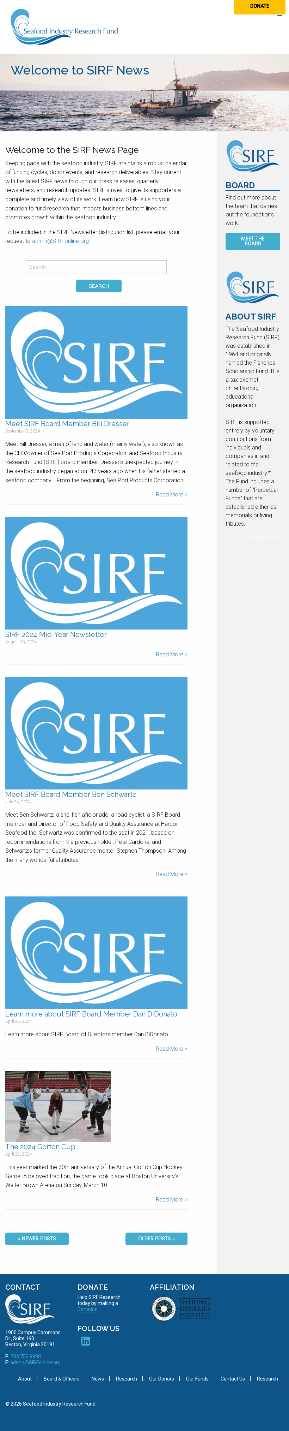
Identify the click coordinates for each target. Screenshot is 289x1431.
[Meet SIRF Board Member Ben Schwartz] (96, 733)
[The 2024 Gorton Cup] (58, 1106)
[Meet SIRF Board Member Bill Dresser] (96, 362)
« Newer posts (37, 1239)
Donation (88, 1309)
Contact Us (233, 1378)
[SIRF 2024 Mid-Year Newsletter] (96, 573)
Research (126, 1378)
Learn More (266, 537)
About (25, 1378)
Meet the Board (253, 241)
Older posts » (156, 1239)
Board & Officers (62, 1378)
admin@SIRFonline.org (60, 241)
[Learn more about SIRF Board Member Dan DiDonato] (96, 952)
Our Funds (197, 1378)
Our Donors (161, 1378)
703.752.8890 (26, 1356)
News (98, 1378)
